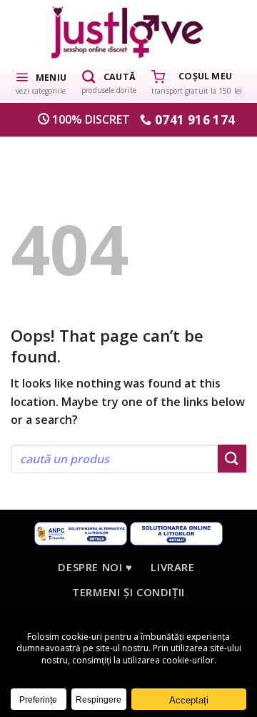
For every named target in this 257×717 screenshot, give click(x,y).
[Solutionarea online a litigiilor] (176, 533)
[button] (41, 82)
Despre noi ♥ (95, 567)
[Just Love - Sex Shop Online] (128, 32)
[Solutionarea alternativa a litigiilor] (80, 533)
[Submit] (232, 459)
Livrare (172, 567)
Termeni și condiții (128, 592)
